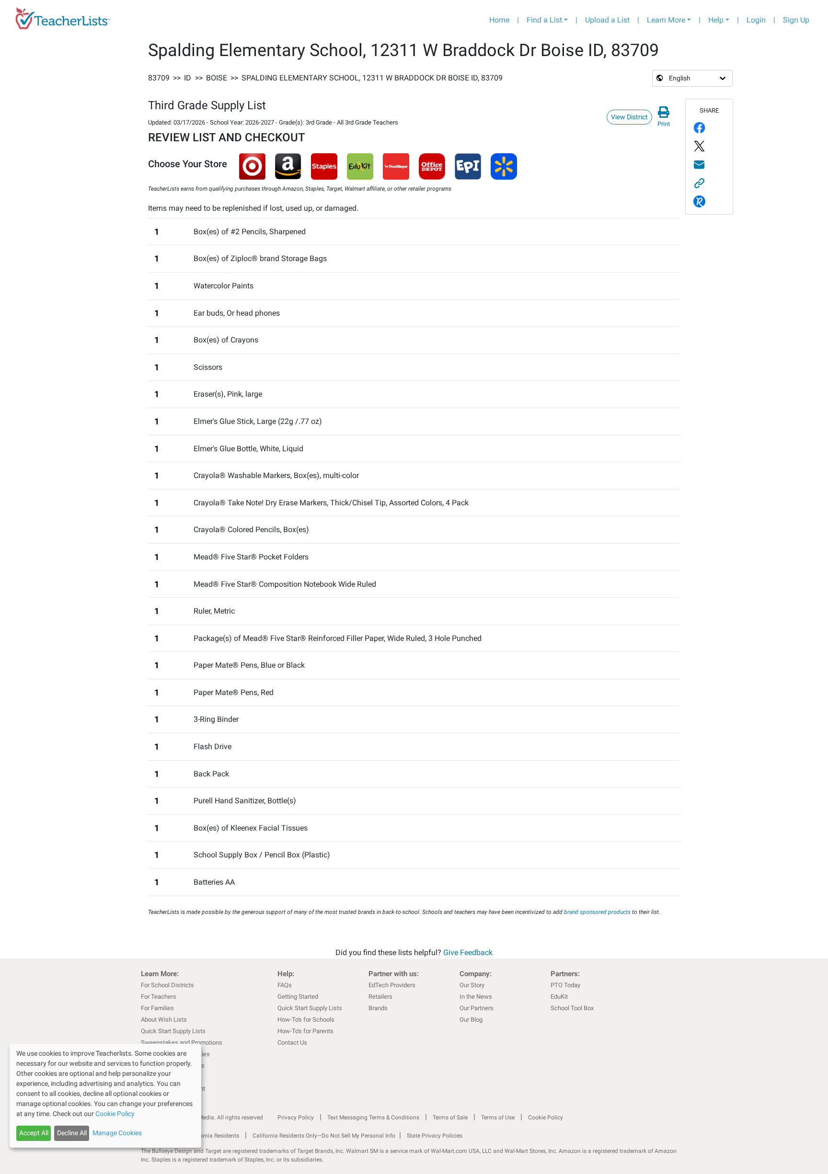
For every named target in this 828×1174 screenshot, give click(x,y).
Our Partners (477, 1008)
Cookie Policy (545, 1117)
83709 (159, 77)
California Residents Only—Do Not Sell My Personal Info (324, 1135)
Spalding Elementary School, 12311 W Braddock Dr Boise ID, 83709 (372, 77)
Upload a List (607, 19)
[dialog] (105, 1096)
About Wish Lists (164, 1019)
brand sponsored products (597, 912)
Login (756, 19)
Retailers (380, 996)
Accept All (33, 1133)
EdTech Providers (391, 985)
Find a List (544, 19)
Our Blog (471, 1019)
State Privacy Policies (434, 1135)
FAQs (284, 985)
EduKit (559, 996)
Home (499, 19)
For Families (157, 1008)
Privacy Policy (295, 1117)
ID (187, 77)
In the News (476, 996)
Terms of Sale (450, 1117)
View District (629, 117)
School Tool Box (572, 1008)
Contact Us (292, 1042)
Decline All (72, 1133)
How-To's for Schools (305, 1019)
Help (716, 19)
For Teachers (158, 996)
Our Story (472, 985)
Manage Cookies (117, 1133)
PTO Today (565, 985)
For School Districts (167, 985)
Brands (378, 1008)
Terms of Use (498, 1117)
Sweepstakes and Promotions (181, 1042)
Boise (216, 77)
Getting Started (297, 996)
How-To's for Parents (305, 1031)
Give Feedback (468, 952)
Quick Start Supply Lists (173, 1031)
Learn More (666, 19)
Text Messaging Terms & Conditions (373, 1117)
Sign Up (796, 19)
